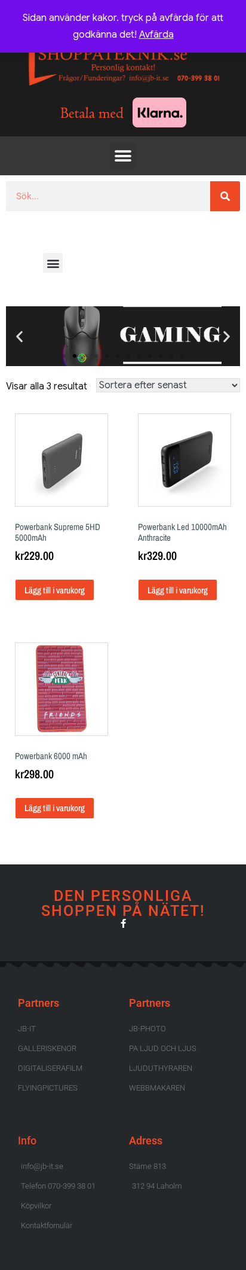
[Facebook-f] (123, 923)
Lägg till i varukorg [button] (54, 590)
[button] (123, 155)
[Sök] (225, 196)
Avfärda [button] (156, 35)
